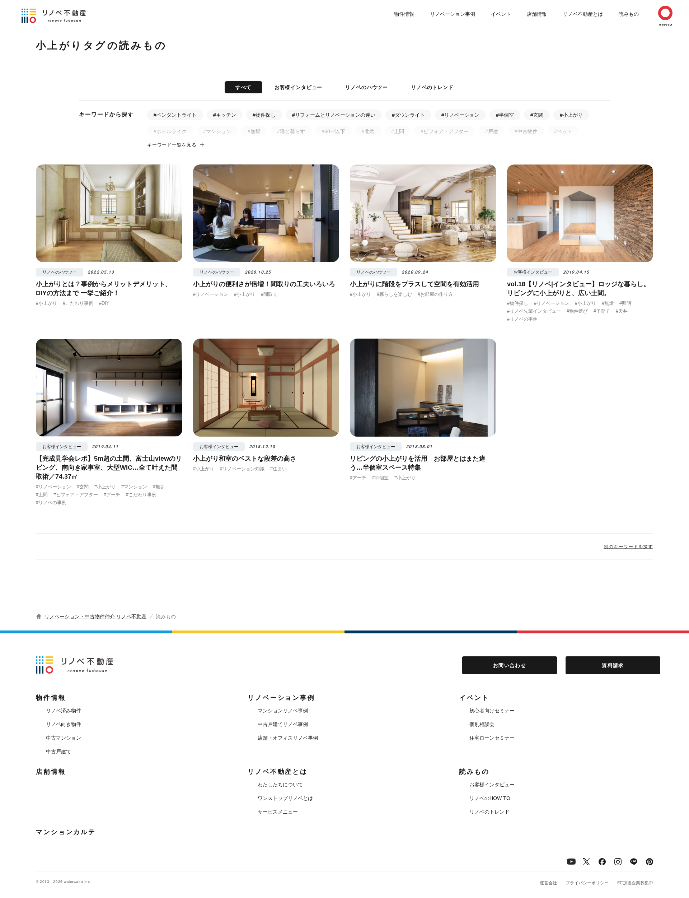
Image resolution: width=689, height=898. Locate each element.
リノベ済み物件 (63, 710)
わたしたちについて (280, 784)
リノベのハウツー (366, 87)
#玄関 (536, 115)
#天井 (622, 311)
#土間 (397, 131)
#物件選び (577, 311)
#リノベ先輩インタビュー (534, 311)
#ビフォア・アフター (445, 131)
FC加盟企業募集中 (635, 882)
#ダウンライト (408, 115)
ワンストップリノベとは (285, 798)
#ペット (563, 131)
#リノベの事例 (522, 319)
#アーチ (112, 494)
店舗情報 (537, 14)
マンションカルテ (66, 832)
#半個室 (505, 115)
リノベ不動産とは (583, 14)
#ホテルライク (170, 131)
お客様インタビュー (299, 87)
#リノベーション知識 (242, 468)
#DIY (104, 303)
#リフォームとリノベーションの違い (333, 115)
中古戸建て (58, 751)
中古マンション (63, 737)
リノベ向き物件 (63, 724)
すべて (243, 87)
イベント (501, 14)
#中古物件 (526, 131)
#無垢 (254, 131)
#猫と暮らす (291, 131)
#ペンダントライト (175, 115)
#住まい (278, 468)
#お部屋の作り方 (435, 294)
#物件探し (264, 115)
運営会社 (548, 882)
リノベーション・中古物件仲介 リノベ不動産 (95, 616)
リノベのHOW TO (489, 798)
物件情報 (404, 14)
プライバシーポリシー (587, 882)
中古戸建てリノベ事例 (283, 724)
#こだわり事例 (78, 303)
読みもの (629, 14)
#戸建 (491, 131)
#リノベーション (460, 115)
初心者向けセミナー (492, 710)
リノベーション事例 (452, 14)
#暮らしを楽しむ (394, 294)
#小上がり (571, 115)
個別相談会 (482, 724)
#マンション (217, 131)
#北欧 (368, 131)
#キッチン (224, 115)
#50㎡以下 (333, 131)
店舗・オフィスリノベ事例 (288, 737)
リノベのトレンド (432, 87)
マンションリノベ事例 (283, 710)
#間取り (269, 294)
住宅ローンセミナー (492, 737)
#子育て (602, 311)
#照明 (625, 303)
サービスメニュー (278, 811)
